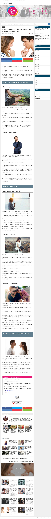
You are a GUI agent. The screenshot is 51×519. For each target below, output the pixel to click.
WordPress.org (37, 98)
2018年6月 (37, 64)
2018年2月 (37, 73)
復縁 (3, 438)
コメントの (37, 96)
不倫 (36, 80)
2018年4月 (37, 68)
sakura (32, 33)
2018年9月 (37, 57)
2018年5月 (37, 66)
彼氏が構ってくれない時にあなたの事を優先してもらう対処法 (20, 461)
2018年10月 (37, 55)
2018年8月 (37, 59)
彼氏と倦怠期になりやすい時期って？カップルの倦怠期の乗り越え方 (15, 458)
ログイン (36, 91)
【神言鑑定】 (26, 383)
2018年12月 (37, 50)
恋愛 (36, 84)
